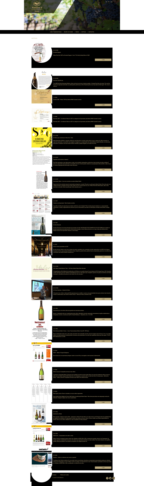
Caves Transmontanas (56, 32)
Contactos (91, 32)
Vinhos (77, 32)
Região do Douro (68, 32)
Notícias (83, 32)
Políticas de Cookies (64, 474)
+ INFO (103, 59)
